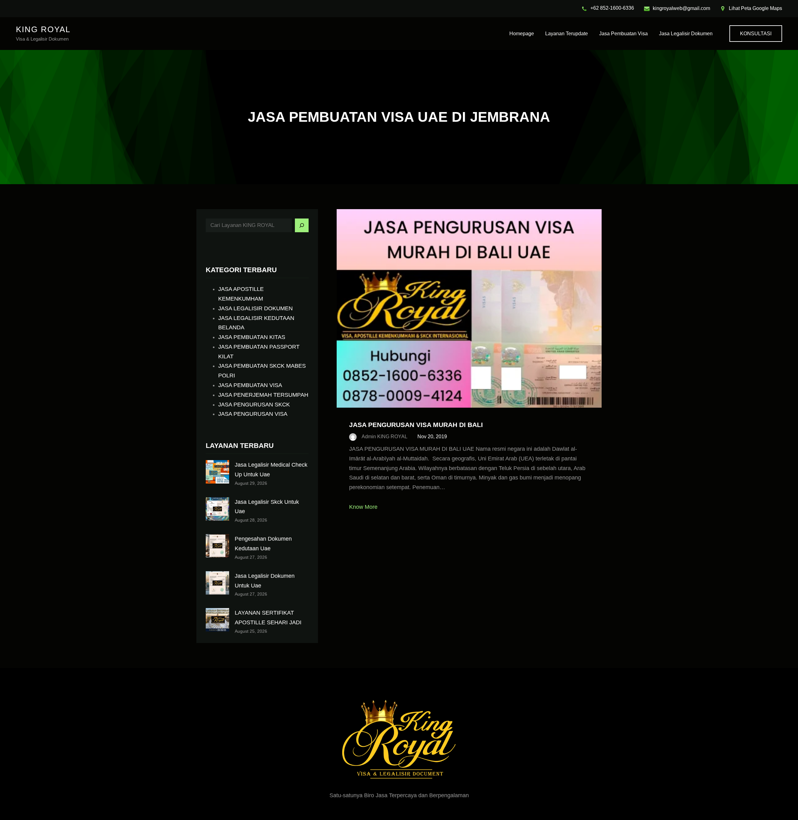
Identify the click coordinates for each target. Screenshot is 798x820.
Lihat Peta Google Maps (755, 8)
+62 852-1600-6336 (612, 8)
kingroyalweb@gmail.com (681, 8)
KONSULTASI (756, 33)
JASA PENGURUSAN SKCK (254, 404)
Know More (363, 507)
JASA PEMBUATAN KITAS (251, 337)
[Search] (302, 225)
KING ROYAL (43, 29)
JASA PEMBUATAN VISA (250, 385)
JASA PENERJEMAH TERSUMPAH (263, 395)
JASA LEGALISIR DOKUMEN (255, 308)
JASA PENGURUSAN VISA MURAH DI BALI (416, 424)
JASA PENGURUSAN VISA (252, 414)
